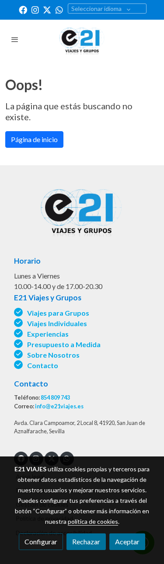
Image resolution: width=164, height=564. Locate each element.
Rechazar (86, 541)
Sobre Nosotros (54, 355)
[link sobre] (82, 215)
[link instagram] (35, 9)
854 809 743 (55, 397)
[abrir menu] (15, 39)
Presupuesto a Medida (64, 344)
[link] (82, 39)
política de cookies (93, 521)
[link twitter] (47, 9)
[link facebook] (23, 9)
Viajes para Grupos (58, 313)
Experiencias (48, 334)
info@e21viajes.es (59, 406)
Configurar (40, 541)
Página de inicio (34, 139)
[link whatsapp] (59, 9)
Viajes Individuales (57, 323)
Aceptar (127, 541)
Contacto (42, 365)
